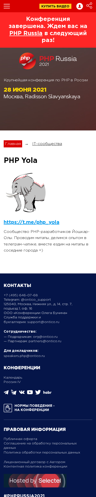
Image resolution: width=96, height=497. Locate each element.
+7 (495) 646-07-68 (21, 295)
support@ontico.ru (43, 322)
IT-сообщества (47, 144)
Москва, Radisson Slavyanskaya (42, 97)
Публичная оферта (20, 439)
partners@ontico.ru (45, 341)
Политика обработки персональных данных (42, 452)
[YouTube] (30, 394)
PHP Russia (26, 33)
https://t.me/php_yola (31, 222)
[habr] (47, 393)
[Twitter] (38, 394)
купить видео (55, 6)
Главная (13, 144)
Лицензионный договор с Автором (34, 462)
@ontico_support (36, 299)
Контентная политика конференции (35, 466)
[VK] (22, 394)
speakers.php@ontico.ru (24, 356)
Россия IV (12, 382)
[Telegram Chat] (6, 394)
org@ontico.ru (45, 336)
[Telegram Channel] (13, 394)
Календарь (13, 377)
